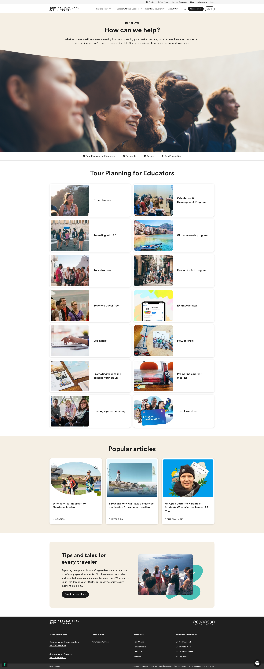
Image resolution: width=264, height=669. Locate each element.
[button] (98, 156)
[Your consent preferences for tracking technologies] (4, 664)
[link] (64, 9)
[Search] (184, 9)
